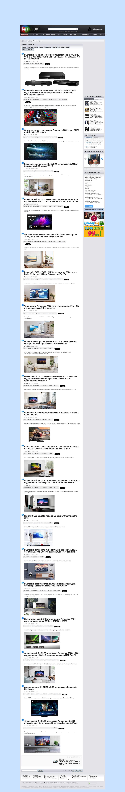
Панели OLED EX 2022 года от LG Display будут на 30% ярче (50, 517)
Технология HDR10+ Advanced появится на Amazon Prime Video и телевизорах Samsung (95, 129)
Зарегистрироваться (97, 29)
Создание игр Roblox (91, 147)
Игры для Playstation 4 (49, 777)
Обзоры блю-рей (37, 777)
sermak (26, 61)
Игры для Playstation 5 (49, 776)
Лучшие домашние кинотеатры (94, 168)
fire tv (60, 99)
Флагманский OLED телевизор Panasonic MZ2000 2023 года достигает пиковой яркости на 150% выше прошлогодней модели (50, 379)
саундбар (50, 590)
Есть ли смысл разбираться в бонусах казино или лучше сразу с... (94, 139)
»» (80, 770)
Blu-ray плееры (76, 777)
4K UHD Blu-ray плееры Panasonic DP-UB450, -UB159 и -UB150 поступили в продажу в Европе (69, 762)
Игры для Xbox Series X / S (50, 779)
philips (50, 522)
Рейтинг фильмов (27, 779)
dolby (58, 694)
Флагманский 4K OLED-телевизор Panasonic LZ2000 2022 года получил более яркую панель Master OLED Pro (52, 481)
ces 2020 (54, 728)
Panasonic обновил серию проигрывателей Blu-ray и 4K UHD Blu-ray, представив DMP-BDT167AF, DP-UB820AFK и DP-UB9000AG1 (52, 57)
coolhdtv (26, 97)
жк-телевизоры (42, 313)
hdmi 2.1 (51, 206)
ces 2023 (56, 385)
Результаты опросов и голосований (94, 209)
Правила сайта (58, 782)
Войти (93, 28)
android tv (41, 556)
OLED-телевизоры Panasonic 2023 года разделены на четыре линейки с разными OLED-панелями (50, 342)
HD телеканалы (93, 777)
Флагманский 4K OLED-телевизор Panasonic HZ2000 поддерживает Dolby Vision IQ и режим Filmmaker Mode (50, 722)
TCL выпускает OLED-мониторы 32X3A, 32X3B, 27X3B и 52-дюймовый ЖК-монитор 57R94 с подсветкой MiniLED (96, 124)
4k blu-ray (40, 63)
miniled (50, 99)
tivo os (63, 241)
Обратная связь (39, 782)
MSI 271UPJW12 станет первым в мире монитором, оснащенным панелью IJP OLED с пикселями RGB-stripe (96, 105)
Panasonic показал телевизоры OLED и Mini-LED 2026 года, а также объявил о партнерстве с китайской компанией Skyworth (50, 93)
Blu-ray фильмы (26, 776)
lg (34, 522)
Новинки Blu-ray (26, 777)
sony (40, 522)
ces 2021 (56, 660)
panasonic (26, 63)
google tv (64, 99)
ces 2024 (60, 279)
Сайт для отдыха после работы (93, 144)
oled (37, 522)
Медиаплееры (63, 777)
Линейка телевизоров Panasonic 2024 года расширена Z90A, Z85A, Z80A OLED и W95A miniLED (50, 236)
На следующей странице (74, 757)
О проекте (46, 782)
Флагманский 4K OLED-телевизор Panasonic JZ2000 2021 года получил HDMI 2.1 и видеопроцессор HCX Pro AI (52, 654)
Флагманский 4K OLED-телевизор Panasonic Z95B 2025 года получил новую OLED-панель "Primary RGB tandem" (52, 200)
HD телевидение (93, 776)
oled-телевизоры (34, 99)
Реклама (52, 782)
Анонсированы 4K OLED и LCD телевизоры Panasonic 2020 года (50, 688)
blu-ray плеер (33, 63)
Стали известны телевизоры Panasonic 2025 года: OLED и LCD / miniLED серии (51, 131)
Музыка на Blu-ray (37, 776)
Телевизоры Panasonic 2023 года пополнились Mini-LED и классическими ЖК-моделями (51, 307)
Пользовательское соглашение (70, 782)
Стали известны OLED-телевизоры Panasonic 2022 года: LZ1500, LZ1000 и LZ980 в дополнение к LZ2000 (51, 448)
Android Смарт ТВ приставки (79, 776)
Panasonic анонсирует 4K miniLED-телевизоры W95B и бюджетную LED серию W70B (50, 165)
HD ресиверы (63, 776)
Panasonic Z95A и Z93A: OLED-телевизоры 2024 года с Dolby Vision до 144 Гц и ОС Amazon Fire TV (50, 273)
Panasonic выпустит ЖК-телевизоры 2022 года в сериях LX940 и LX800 (51, 414)
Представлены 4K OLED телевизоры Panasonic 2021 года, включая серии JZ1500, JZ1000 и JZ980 (49, 620)
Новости (28, 40)
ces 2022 (56, 487)
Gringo (26, 134)
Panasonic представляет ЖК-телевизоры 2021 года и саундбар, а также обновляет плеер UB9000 (50, 585)
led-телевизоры (28, 419)
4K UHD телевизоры (65, 779)
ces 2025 (49, 171)
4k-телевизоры (43, 99)
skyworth (55, 99)
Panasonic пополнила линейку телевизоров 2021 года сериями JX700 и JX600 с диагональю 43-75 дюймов (50, 551)
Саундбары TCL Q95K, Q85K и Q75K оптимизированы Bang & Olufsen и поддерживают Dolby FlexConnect (96, 111)
